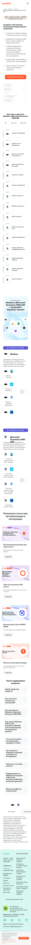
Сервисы (10, 9)
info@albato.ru (7, 866)
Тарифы (5, 880)
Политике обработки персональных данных (8, 941)
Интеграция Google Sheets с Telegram (22, 887)
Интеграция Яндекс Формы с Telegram (21, 871)
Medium (16, 9)
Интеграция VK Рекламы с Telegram (21, 859)
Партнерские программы (7, 889)
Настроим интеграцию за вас (14, 899)
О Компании (6, 878)
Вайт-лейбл (6, 892)
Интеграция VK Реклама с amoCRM (21, 877)
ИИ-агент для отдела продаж (15, 663)
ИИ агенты (6, 883)
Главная (5, 9)
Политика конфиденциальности (12, 926)
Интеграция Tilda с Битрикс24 (22, 883)
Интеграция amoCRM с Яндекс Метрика (21, 865)
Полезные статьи (8, 885)
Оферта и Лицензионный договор (13, 924)
